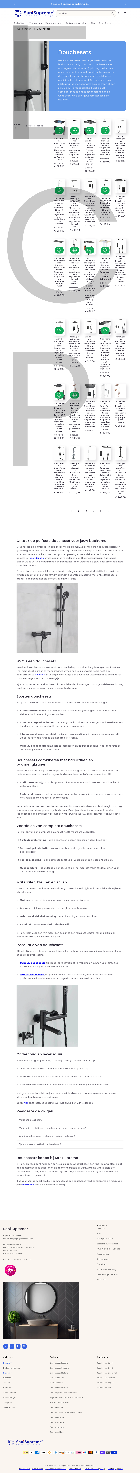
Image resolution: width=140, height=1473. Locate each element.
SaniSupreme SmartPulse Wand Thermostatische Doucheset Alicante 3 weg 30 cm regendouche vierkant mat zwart (59, 476)
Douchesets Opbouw (59, 1368)
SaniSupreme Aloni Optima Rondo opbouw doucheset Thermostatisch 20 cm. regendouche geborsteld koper (74, 417)
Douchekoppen (57, 1422)
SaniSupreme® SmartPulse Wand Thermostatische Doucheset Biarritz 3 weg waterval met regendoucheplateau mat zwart (105, 354)
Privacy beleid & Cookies (108, 1248)
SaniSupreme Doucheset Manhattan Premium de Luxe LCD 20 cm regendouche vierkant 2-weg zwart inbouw (105, 476)
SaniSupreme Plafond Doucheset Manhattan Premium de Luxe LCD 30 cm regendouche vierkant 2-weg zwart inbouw (74, 349)
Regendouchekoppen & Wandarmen (66, 1397)
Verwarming (8, 1397)
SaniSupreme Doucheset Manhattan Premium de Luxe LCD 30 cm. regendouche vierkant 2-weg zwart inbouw (120, 269)
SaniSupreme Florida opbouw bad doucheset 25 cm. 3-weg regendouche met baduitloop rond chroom (59, 211)
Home (17, 28)
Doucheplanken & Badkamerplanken (66, 1412)
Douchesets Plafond (59, 1373)
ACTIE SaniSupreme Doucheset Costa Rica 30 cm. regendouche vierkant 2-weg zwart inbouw (59, 350)
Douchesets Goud (105, 1368)
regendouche (36, 558)
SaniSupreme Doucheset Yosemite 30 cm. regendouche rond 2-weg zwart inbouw (120, 346)
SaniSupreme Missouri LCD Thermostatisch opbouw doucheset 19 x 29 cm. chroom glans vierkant (74, 476)
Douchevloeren (57, 1417)
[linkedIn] (18, 1346)
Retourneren (103, 1259)
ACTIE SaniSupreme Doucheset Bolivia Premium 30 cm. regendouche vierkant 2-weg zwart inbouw (89, 151)
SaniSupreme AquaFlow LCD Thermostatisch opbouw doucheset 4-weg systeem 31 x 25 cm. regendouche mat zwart (120, 479)
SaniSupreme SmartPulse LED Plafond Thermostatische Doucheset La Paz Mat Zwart (59, 149)
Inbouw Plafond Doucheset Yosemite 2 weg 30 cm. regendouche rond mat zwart (105, 147)
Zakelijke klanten (105, 1238)
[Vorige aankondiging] (14, 4)
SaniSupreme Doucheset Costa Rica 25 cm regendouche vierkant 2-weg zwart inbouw (89, 347)
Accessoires (8, 1392)
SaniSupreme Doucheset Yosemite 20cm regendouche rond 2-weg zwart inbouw (74, 148)
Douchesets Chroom (106, 1378)
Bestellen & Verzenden (108, 1243)
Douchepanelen (57, 1378)
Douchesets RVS (104, 1387)
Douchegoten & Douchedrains (63, 1392)
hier (26, 1102)
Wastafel (7, 1378)
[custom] (11, 1346)
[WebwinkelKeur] (10, 1270)
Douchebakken (57, 1432)
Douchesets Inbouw (59, 1363)
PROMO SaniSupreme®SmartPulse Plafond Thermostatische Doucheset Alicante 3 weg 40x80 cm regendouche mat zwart (74, 211)
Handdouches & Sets (59, 1402)
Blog (99, 1233)
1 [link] (71, 511)
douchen (40, 674)
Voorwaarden (103, 1254)
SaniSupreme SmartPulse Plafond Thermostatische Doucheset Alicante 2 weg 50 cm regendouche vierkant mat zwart (89, 414)
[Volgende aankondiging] (126, 4)
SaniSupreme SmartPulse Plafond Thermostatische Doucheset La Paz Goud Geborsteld (105, 268)
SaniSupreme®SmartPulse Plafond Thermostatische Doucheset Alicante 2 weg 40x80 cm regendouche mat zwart (59, 272)
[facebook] (5, 1346)
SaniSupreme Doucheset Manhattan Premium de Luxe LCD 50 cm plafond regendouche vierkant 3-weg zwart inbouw (59, 417)
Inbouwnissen (56, 1382)
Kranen (6, 1373)
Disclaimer (102, 1264)
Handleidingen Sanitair (107, 1274)
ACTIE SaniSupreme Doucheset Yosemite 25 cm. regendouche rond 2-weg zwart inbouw (120, 147)
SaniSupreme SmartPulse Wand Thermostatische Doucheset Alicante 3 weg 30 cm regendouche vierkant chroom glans (105, 415)
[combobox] (86, 13)
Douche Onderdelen (59, 1387)
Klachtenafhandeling (106, 1269)
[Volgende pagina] (108, 511)
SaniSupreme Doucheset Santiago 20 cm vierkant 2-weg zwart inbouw (120, 204)
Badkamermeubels (11, 1368)
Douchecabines (57, 1427)
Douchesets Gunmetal (107, 1373)
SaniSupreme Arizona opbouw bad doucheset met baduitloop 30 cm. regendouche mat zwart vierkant (74, 271)
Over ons (101, 1228)
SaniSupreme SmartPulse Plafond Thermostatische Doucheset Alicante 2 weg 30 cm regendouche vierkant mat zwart (89, 209)
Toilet (5, 1382)
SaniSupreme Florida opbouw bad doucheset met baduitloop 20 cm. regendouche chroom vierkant (89, 475)
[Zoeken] (113, 13)
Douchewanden (57, 1407)
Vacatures (101, 1279)
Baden (6, 1387)
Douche (28, 28)
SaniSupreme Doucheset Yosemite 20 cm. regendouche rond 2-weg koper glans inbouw (120, 411)
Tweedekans (9, 1407)
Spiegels (7, 1402)
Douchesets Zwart (105, 1363)
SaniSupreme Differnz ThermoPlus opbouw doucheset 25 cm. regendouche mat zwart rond (105, 207)
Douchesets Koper (105, 1382)
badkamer (28, 1184)
